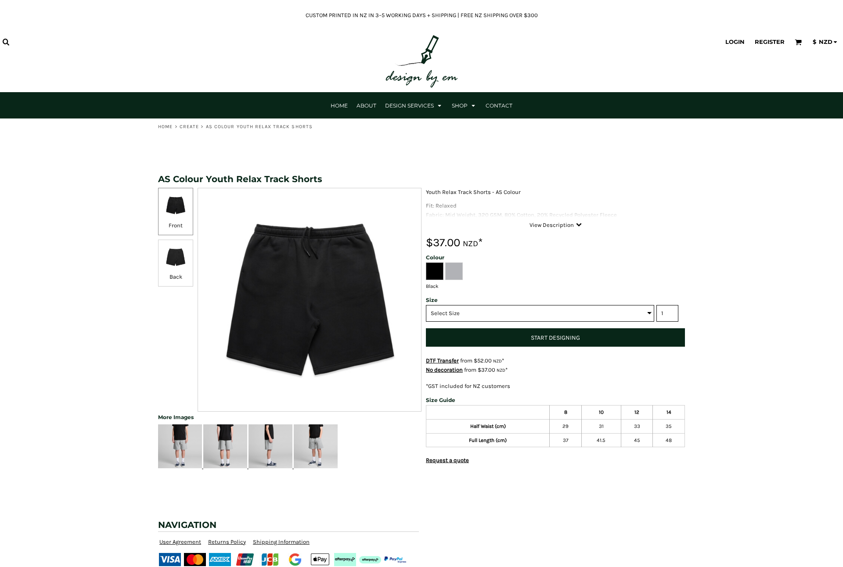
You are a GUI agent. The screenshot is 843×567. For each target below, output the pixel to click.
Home (165, 126)
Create (189, 126)
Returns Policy (227, 541)
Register (770, 41)
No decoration (444, 369)
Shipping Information (281, 541)
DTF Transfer (442, 360)
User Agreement (180, 541)
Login (735, 41)
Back (175, 276)
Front (176, 225)
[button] (5, 41)
